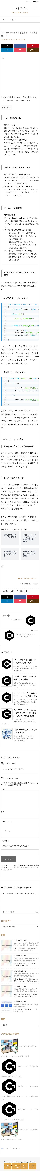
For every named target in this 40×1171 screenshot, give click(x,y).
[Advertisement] (19, 76)
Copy (36, 306)
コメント (4, 789)
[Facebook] (20, 46)
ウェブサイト (5, 831)
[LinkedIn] (7, 50)
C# (14, 20)
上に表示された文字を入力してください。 (16, 846)
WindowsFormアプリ (30, 578)
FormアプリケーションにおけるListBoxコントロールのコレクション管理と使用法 (25, 713)
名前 (2, 812)
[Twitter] (7, 46)
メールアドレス (6, 821)
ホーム (7, 20)
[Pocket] (20, 50)
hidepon (34, 584)
